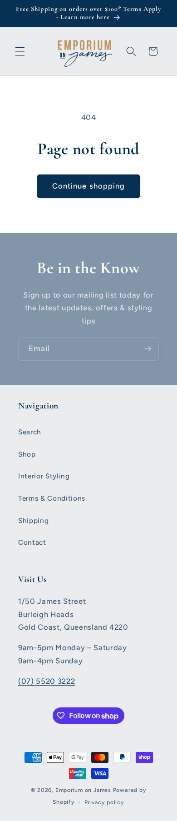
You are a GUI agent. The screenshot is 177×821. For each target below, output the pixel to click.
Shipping (33, 520)
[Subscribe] (147, 349)
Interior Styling (44, 476)
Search (29, 432)
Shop (27, 454)
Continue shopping (88, 185)
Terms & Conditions (51, 498)
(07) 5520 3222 (46, 681)
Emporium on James (83, 790)
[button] (20, 51)
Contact (32, 542)
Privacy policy (104, 802)
